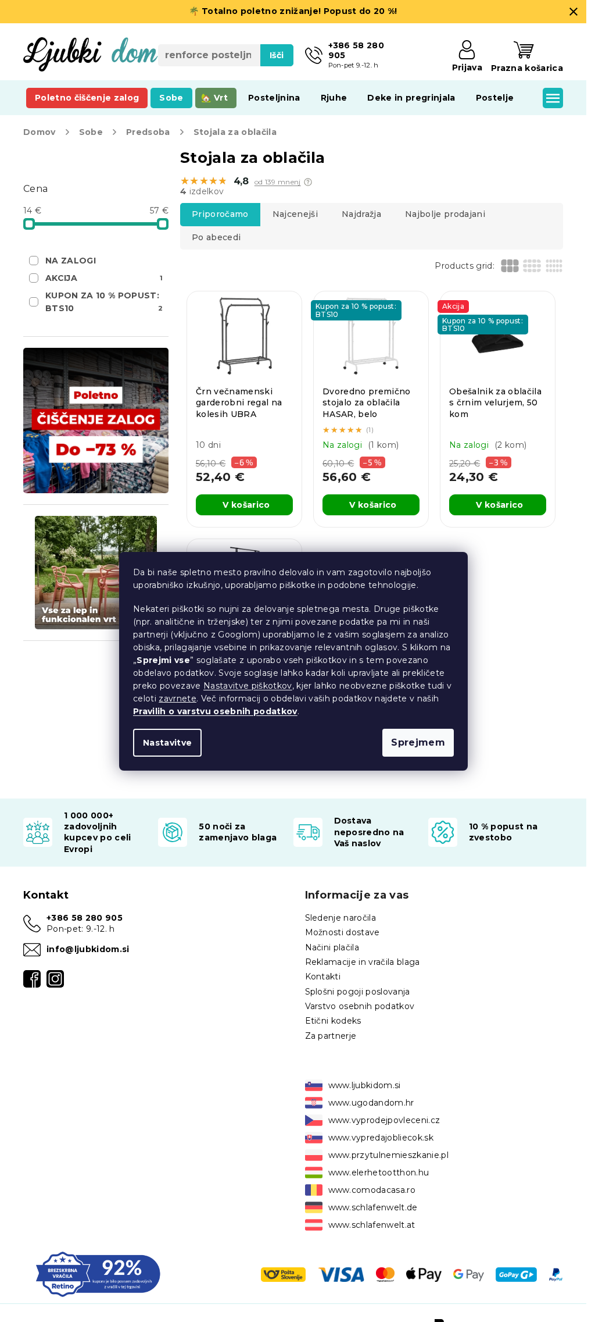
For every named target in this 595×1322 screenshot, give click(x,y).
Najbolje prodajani (445, 214)
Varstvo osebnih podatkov (360, 1006)
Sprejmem (418, 742)
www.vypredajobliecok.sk (381, 1137)
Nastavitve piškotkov (247, 685)
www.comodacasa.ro (372, 1190)
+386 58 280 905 (84, 918)
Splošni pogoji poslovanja (357, 991)
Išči (277, 55)
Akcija (104, 278)
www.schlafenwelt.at (371, 1225)
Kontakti (323, 976)
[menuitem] (87, 97)
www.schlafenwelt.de (373, 1207)
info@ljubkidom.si (88, 949)
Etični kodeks (333, 1020)
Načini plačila (332, 947)
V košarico (246, 505)
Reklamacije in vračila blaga (362, 962)
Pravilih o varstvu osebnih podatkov (215, 711)
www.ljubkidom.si (364, 1085)
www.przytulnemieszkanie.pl (388, 1155)
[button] (308, 182)
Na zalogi (70, 260)
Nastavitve (167, 742)
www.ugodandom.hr (371, 1102)
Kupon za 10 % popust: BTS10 (104, 301)
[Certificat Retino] (98, 1273)
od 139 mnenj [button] (278, 182)
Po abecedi (216, 237)
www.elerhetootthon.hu (378, 1172)
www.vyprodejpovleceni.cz (384, 1120)
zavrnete (177, 698)
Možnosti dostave (342, 932)
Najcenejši (295, 214)
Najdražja (361, 214)
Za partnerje (331, 1036)
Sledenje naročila (341, 918)
